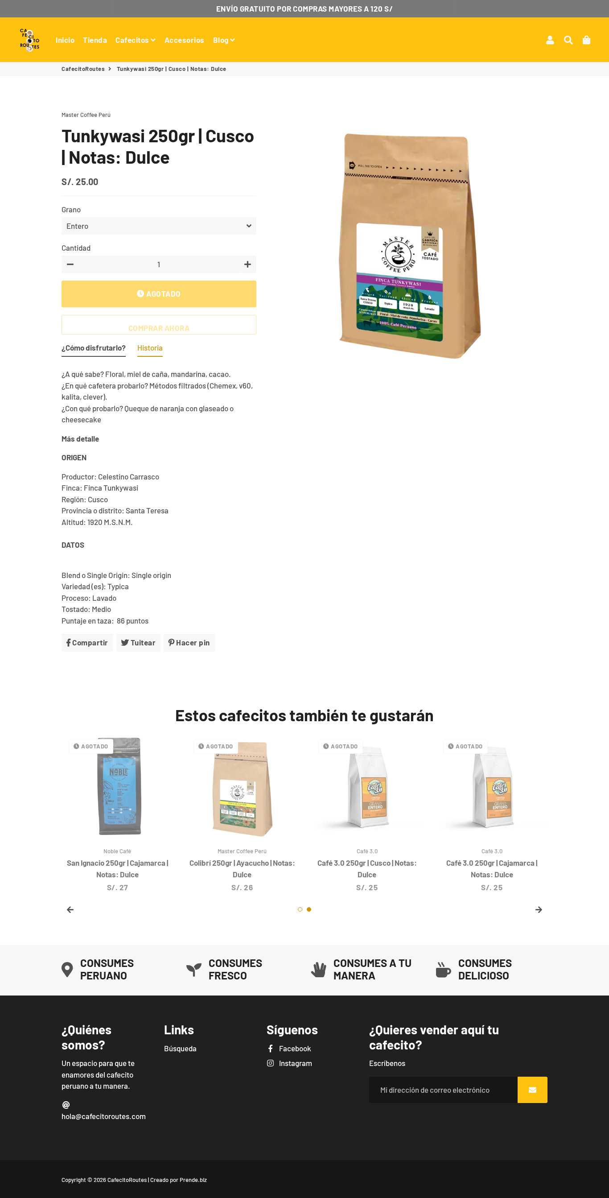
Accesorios (185, 39)
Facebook (294, 1048)
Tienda (95, 39)
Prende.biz (193, 1179)
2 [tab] (309, 909)
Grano (71, 209)
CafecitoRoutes (83, 68)
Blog (221, 39)
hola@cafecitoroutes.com (104, 1115)
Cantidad (76, 247)
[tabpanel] (367, 812)
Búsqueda (180, 1048)
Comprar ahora (159, 327)
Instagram (295, 1062)
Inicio (65, 39)
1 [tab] (300, 909)
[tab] (94, 349)
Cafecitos (133, 39)
